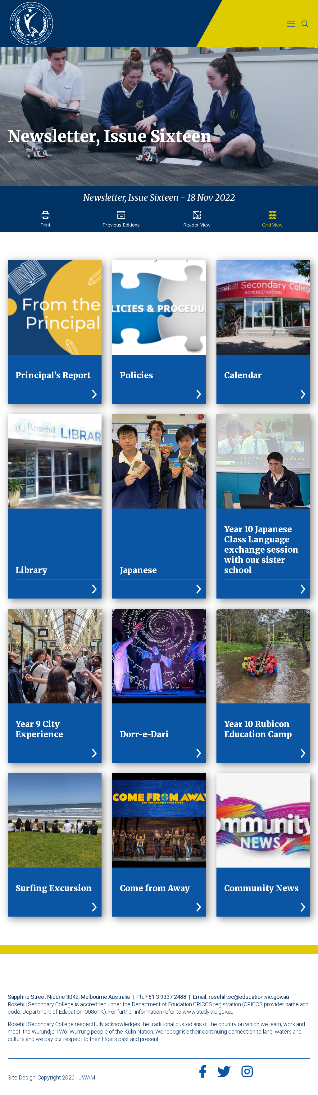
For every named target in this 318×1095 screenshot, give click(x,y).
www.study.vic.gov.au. (208, 1011)
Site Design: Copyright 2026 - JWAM (51, 1077)
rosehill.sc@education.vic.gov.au (249, 997)
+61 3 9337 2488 (165, 997)
